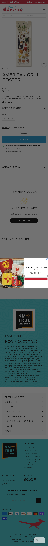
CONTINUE (36, 279)
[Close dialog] (47, 259)
